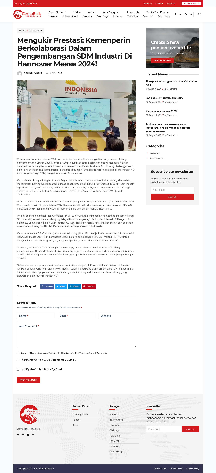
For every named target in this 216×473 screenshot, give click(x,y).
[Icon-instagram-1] (186, 14)
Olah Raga (102, 16)
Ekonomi (87, 16)
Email (64, 315)
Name (23, 315)
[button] (47, 286)
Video (77, 12)
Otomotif (148, 16)
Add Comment (29, 326)
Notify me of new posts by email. (42, 369)
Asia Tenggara (111, 12)
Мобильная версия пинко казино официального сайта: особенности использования (168, 128)
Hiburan (117, 16)
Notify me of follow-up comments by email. (49, 359)
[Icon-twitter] (180, 14)
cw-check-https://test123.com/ (164, 97)
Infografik (133, 12)
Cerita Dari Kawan (157, 12)
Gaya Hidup (163, 16)
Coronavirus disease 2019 (161, 111)
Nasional (53, 16)
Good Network (57, 12)
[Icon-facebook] (175, 14)
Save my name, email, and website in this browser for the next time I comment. (64, 353)
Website (106, 315)
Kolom (92, 12)
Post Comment (28, 380)
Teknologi (132, 16)
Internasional (70, 16)
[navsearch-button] (199, 14)
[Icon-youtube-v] (191, 14)
